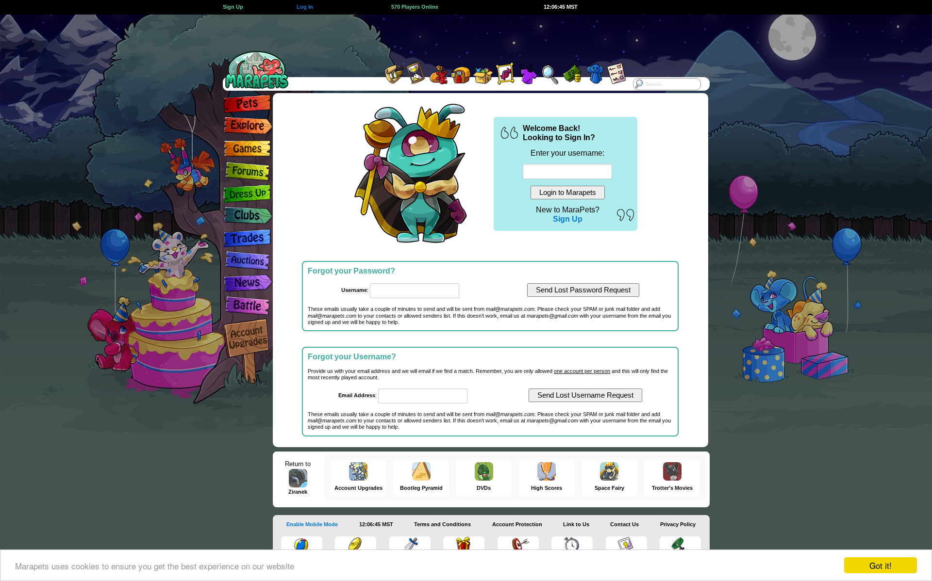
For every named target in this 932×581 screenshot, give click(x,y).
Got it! (880, 565)
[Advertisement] (457, 36)
